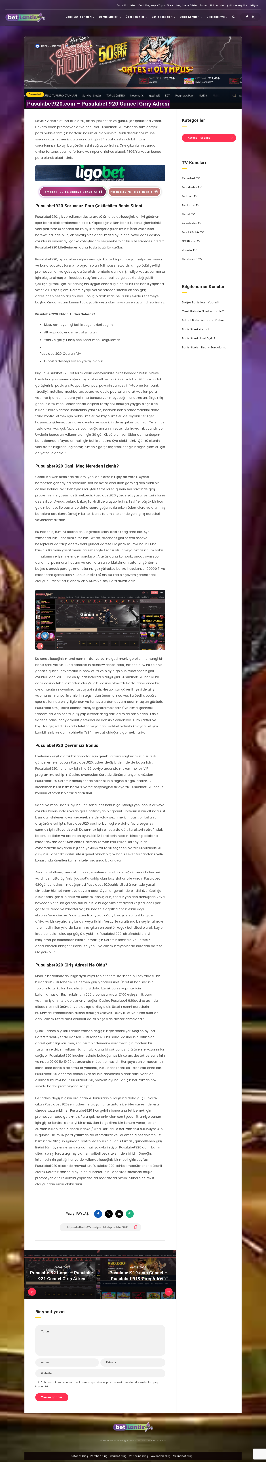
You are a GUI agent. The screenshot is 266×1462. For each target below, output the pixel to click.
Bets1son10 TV (192, 259)
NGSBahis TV (191, 241)
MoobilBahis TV (193, 232)
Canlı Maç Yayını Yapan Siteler (156, 5)
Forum (204, 5)
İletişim (254, 5)
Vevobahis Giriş (160, 1456)
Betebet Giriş (79, 1456)
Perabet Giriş (98, 1456)
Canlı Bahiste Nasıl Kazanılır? (203, 311)
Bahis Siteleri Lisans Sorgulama (204, 347)
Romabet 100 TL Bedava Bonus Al (70, 192)
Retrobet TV (191, 178)
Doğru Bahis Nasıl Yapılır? (200, 302)
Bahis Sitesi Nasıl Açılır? (199, 338)
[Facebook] (247, 17)
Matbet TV (190, 196)
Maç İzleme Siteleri (187, 5)
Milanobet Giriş (182, 1456)
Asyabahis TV (192, 223)
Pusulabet (35, 94)
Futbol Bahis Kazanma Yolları (203, 320)
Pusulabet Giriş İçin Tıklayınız (131, 191)
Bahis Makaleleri (126, 5)
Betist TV (188, 214)
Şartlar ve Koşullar (237, 5)
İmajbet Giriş (118, 1456)
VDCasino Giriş (138, 1456)
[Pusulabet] (100, 180)
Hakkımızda (217, 5)
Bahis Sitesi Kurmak (196, 329)
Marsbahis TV (192, 187)
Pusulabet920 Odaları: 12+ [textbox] (60, 353)
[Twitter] (253, 17)
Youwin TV (189, 250)
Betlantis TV (191, 205)
